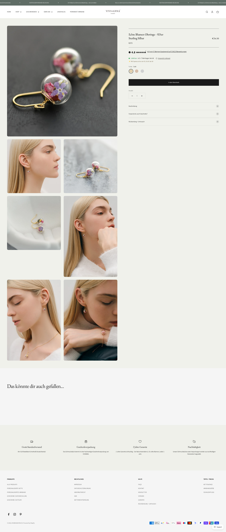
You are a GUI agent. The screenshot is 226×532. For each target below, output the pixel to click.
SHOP (17, 12)
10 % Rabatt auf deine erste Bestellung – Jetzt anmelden (68, 3)
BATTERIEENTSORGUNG (81, 500)
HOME (9, 12)
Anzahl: (131, 91)
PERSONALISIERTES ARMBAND (16, 492)
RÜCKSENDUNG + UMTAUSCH (147, 504)
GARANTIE (141, 500)
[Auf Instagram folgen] (14, 514)
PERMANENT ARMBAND (77, 12)
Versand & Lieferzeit (164, 58)
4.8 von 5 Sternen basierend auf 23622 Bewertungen (167, 51)
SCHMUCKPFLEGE (209, 492)
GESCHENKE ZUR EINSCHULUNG (17, 496)
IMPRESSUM (78, 484)
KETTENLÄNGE (208, 484)
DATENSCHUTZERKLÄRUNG (82, 488)
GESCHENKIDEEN (31, 12)
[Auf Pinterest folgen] (20, 514)
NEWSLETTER (142, 492)
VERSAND (141, 496)
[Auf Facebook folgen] (8, 514)
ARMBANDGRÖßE (209, 488)
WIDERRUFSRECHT (80, 492)
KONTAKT (141, 488)
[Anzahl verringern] (132, 96)
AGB (75, 496)
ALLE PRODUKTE (12, 484)
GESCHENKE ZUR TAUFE (14, 500)
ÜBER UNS (47, 12)
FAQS (139, 484)
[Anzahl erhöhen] (141, 96)
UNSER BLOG (61, 12)
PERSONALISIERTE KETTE (15, 488)
